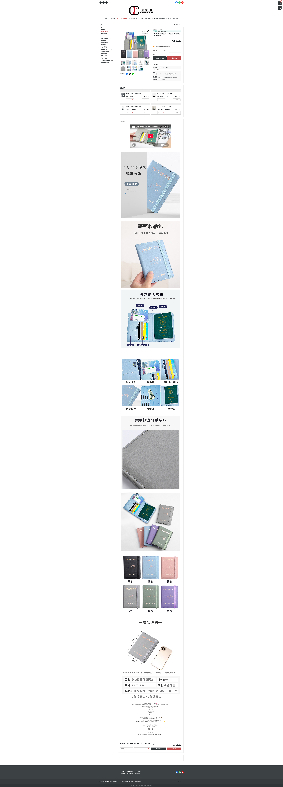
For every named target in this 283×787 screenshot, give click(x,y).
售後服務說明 (130, 773)
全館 (154, 46)
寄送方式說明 (130, 771)
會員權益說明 (137, 771)
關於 (123, 771)
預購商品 (155, 31)
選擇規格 (155, 50)
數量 (154, 54)
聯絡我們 (123, 773)
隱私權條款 (137, 773)
